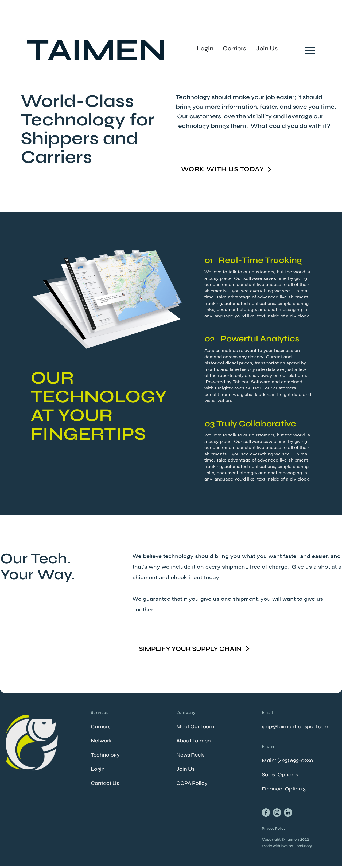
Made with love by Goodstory (287, 846)
